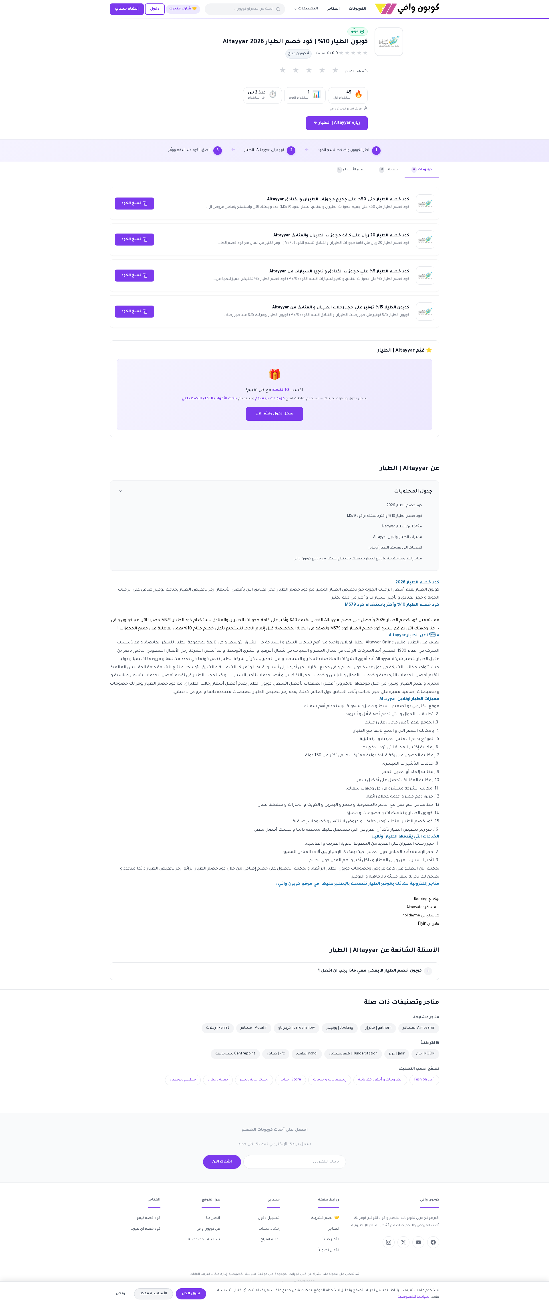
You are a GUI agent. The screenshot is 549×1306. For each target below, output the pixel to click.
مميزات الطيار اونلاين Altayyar (397, 537)
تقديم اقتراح (270, 1240)
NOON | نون (425, 1054)
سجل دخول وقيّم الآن (274, 414)
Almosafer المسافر (419, 1028)
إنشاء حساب (127, 9)
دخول (155, 9)
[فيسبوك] (433, 1242)
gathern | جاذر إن (378, 1028)
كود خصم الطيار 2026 (404, 506)
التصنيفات (308, 9)
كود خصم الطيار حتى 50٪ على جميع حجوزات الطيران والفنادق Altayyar (338, 200)
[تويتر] (403, 1242)
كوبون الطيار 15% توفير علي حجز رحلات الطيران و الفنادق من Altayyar (340, 308)
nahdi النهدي (306, 1054)
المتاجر (333, 9)
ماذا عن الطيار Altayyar (401, 527)
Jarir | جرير (397, 1054)
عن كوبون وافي (208, 1229)
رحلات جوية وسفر (254, 1080)
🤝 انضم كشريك (325, 1218)
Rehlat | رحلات (217, 1028)
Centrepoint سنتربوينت (235, 1054)
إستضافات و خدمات (329, 1080)
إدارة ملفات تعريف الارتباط (208, 1274)
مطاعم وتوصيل (183, 1080)
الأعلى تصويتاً (328, 1251)
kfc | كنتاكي (276, 1054)
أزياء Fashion (424, 1080)
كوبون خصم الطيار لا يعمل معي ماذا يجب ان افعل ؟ (370, 971)
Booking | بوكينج (339, 1028)
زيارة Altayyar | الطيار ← (336, 123)
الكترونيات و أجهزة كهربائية (380, 1080)
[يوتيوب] (418, 1242)
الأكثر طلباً (331, 1240)
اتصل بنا (213, 1218)
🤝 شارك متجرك (183, 9)
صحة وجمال (218, 1080)
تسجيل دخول (269, 1218)
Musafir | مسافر (254, 1028)
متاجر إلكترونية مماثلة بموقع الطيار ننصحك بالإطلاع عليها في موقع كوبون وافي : (357, 559)
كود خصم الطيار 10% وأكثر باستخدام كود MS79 (384, 516)
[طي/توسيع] (120, 492)
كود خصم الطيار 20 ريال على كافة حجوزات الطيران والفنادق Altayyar (341, 236)
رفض (120, 1294)
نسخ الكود (131, 204)
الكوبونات (357, 9)
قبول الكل (191, 1294)
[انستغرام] (389, 1242)
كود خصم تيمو (148, 1218)
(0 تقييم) (323, 54)
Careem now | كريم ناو (296, 1028)
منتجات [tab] (389, 170)
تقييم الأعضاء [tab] (351, 170)
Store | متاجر (290, 1080)
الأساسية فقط (153, 1294)
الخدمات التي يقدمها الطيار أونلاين (395, 548)
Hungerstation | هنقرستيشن (353, 1054)
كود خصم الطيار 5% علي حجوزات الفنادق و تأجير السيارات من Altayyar (339, 272)
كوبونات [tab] (422, 170)
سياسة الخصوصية (204, 1240)
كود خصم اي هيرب (145, 1229)
